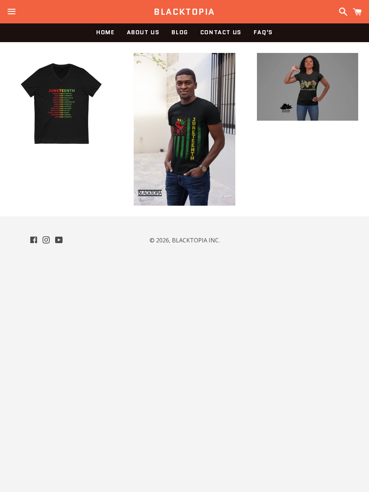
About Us (143, 32)
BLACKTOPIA (184, 12)
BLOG (180, 32)
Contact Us (220, 32)
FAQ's (263, 32)
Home (105, 32)
